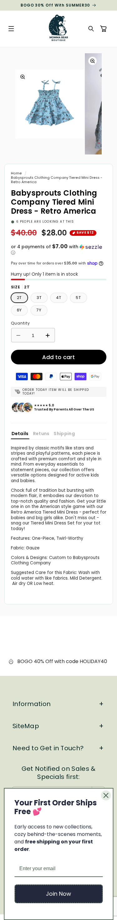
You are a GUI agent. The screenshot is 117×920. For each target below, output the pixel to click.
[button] (11, 29)
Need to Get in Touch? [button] (48, 748)
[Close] (105, 795)
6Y (19, 310)
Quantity (20, 323)
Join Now (58, 894)
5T (78, 297)
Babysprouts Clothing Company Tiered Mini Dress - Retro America (56, 179)
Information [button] (31, 703)
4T (58, 297)
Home (16, 173)
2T (19, 297)
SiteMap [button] (25, 726)
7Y (39, 310)
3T (39, 297)
